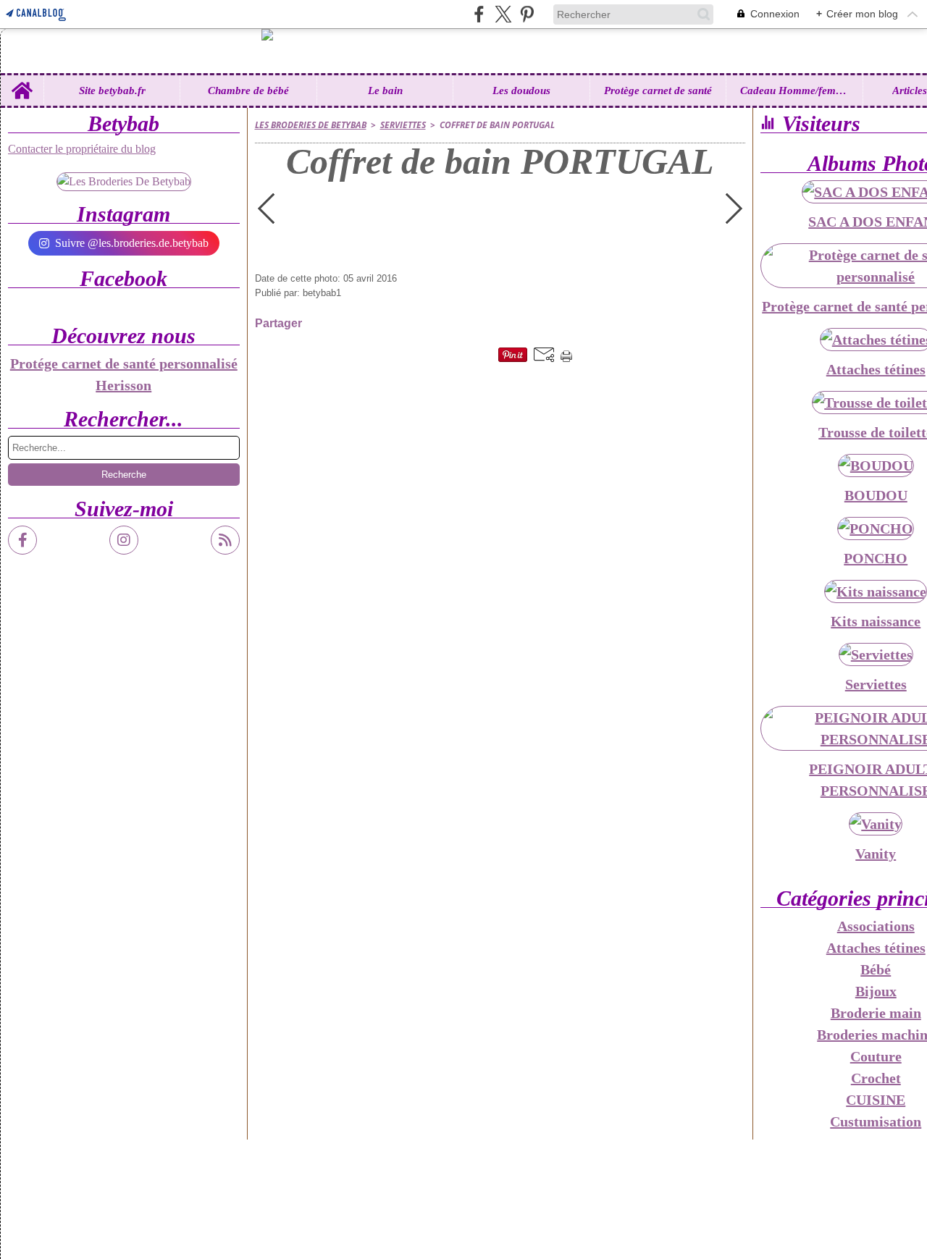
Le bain (385, 90)
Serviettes (403, 125)
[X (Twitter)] (503, 14)
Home (22, 80)
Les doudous (521, 90)
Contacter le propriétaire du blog (82, 149)
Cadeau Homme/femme (795, 90)
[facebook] (479, 14)
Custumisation (875, 1121)
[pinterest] (527, 14)
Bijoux (876, 991)
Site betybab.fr (112, 90)
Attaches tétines (876, 948)
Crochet (876, 1078)
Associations (876, 926)
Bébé (875, 969)
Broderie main (876, 1013)
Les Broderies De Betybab (310, 125)
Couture (876, 1056)
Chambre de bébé (248, 90)
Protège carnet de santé (658, 90)
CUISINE (875, 1100)
